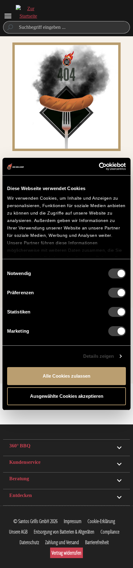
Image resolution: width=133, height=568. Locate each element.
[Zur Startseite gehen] (28, 16)
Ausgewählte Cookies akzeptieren (66, 396)
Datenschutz (29, 542)
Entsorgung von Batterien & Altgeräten (64, 531)
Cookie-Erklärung (101, 521)
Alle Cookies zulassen (66, 376)
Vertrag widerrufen (66, 552)
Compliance (110, 531)
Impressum (72, 521)
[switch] (117, 293)
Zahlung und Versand (62, 542)
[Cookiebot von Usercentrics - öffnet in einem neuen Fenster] (99, 166)
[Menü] (8, 16)
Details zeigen (98, 356)
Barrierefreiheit (97, 542)
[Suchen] (9, 27)
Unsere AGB (18, 531)
